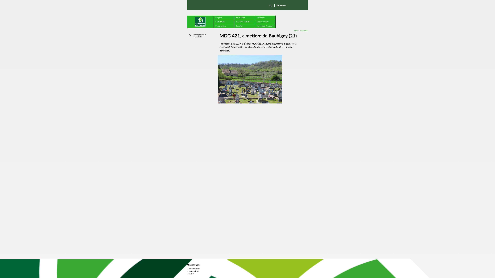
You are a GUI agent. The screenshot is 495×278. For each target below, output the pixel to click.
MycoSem (261, 17)
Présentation (220, 26)
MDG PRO (240, 17)
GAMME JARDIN (243, 22)
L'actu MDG (220, 22)
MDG (296, 30)
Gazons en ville (263, 22)
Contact (190, 274)
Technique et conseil (265, 26)
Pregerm (218, 17)
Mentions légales (193, 269)
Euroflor (239, 26)
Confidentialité (193, 271)
